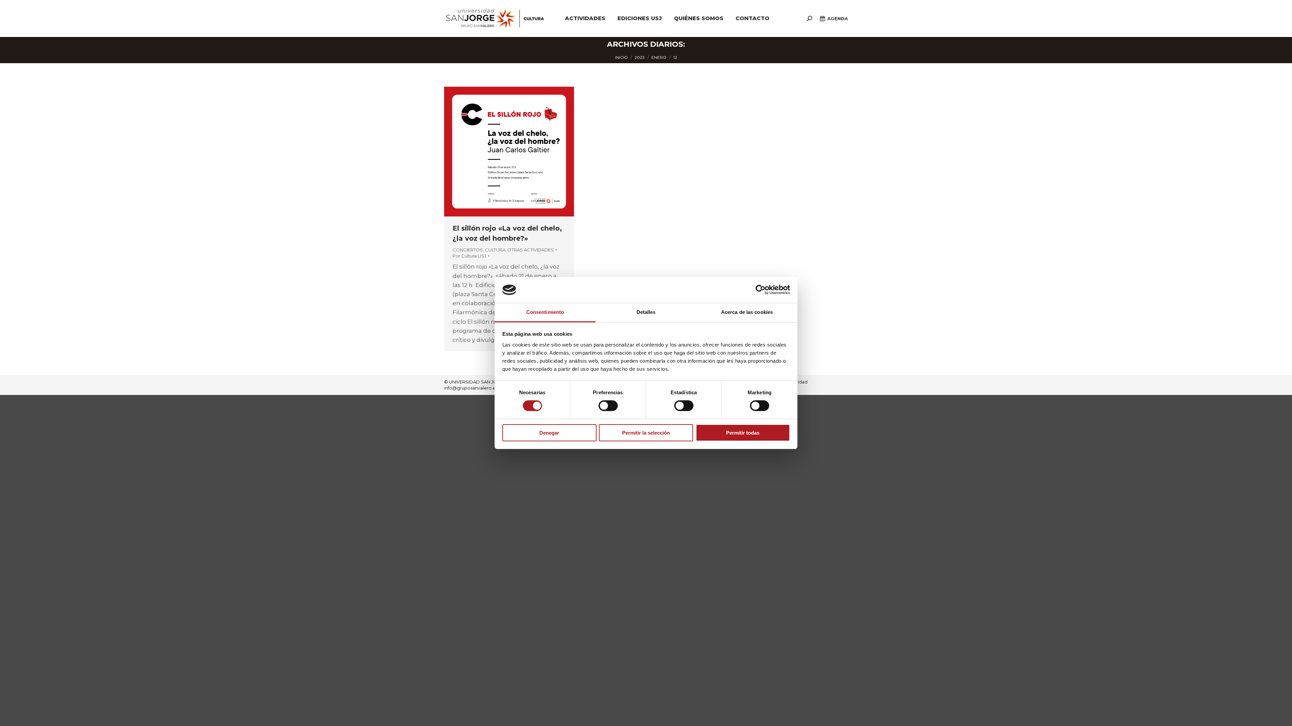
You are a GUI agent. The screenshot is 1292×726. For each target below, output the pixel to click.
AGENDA (837, 18)
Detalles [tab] (646, 312)
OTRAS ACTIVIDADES (530, 249)
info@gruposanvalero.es (471, 388)
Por (469, 255)
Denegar (549, 433)
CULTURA (495, 249)
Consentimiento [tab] (545, 312)
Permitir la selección (646, 433)
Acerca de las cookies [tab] (747, 312)
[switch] (608, 405)
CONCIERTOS (468, 249)
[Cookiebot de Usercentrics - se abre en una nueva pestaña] (760, 290)
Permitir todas (742, 433)
